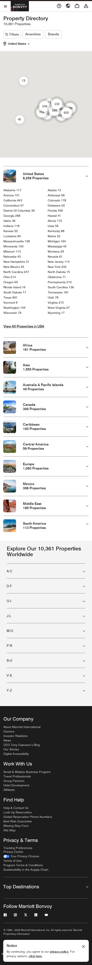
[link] (21, 856)
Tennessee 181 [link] (58, 292)
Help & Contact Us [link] (15, 808)
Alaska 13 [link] (54, 190)
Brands (53, 34)
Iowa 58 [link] (53, 226)
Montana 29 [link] (56, 251)
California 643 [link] (12, 200)
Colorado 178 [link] (57, 200)
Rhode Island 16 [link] (14, 287)
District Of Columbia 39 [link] (19, 210)
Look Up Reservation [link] (17, 812)
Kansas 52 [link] (10, 231)
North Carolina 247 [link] (16, 272)
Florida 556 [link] (55, 210)
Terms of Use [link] (12, 860)
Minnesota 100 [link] (13, 246)
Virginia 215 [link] (56, 302)
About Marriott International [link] (21, 727)
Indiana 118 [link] (11, 226)
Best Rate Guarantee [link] (17, 821)
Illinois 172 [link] (55, 221)
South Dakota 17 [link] (14, 292)
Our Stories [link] (11, 749)
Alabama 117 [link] (12, 190)
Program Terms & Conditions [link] (23, 865)
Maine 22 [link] (54, 236)
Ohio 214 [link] (9, 277)
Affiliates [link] (9, 789)
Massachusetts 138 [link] (16, 241)
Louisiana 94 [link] (12, 236)
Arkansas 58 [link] (56, 195)
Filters (14, 34)
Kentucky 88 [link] (56, 231)
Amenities (33, 34)
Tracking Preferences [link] (17, 848)
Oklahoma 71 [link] (57, 277)
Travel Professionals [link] (17, 776)
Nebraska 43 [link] (12, 256)
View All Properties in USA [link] (23, 326)
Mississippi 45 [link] (57, 246)
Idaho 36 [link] (9, 221)
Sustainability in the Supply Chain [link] (25, 869)
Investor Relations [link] (15, 736)
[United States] (28, 43)
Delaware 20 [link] (56, 205)
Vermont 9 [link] (10, 302)
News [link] (7, 740)
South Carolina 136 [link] (61, 287)
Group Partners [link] (13, 781)
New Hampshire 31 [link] (16, 261)
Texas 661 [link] (10, 297)
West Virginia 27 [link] (59, 307)
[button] (19, 44)
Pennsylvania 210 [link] (60, 282)
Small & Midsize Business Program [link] (27, 772)
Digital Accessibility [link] (16, 753)
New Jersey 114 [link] (59, 261)
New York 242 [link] (57, 267)
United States (17, 43)
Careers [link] (8, 731)
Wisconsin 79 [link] (12, 312)
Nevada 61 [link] (55, 256)
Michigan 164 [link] (57, 241)
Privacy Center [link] (13, 851)
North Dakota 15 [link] (59, 272)
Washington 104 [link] (14, 307)
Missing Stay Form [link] (15, 825)
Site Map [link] (9, 830)
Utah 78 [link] (53, 297)
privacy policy (59, 951)
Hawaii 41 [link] (54, 215)
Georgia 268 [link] (11, 215)
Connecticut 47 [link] (13, 205)
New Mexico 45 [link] (13, 267)
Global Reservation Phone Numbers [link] (27, 817)
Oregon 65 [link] (10, 282)
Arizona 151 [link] (11, 195)
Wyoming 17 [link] (56, 312)
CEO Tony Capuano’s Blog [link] (21, 745)
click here (35, 956)
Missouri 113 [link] (12, 251)
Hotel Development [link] (16, 785)
